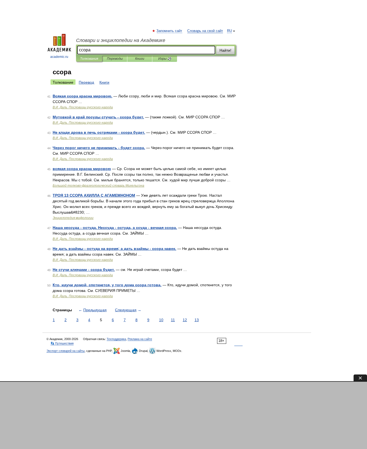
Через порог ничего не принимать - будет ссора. (99, 148)
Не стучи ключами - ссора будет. (84, 269)
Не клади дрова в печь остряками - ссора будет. (99, 132)
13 (197, 320)
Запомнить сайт (169, 31)
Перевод (86, 82)
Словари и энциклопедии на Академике (120, 40)
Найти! (225, 50)
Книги (139, 59)
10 (161, 320)
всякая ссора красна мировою (82, 169)
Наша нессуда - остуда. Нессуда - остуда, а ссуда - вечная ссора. (115, 227)
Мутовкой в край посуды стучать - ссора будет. (98, 117)
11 (173, 320)
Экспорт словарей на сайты (65, 350)
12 (185, 320)
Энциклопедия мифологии (73, 218)
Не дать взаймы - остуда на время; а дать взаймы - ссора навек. (114, 248)
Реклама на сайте (140, 339)
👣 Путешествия (62, 343)
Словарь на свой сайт (205, 31)
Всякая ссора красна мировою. (82, 96)
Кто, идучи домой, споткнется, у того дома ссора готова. (107, 285)
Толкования (89, 59)
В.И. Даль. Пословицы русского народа (83, 107)
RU (229, 31)
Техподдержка (116, 339)
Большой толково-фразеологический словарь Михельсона (98, 186)
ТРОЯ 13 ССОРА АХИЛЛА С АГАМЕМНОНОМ (94, 195)
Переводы (115, 59)
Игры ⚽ (164, 59)
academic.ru (59, 57)
